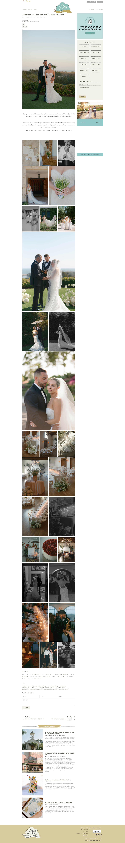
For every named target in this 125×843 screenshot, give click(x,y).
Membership (91, 1)
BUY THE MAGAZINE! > (95, 828)
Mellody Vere (25, 676)
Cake (32, 678)
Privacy (85, 831)
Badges (85, 835)
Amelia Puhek (26, 21)
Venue (53, 676)
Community (99, 10)
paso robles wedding (63, 689)
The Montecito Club (66, 116)
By (22, 21)
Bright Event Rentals (64, 674)
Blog (35, 10)
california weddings (32, 687)
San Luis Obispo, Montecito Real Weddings (33, 17)
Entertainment (70, 676)
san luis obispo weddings (40, 686)
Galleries (91, 10)
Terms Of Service (82, 833)
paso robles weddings (53, 686)
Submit (100, 1)
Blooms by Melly (49, 674)
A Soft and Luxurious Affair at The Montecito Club (43, 14)
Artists (24, 10)
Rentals (57, 674)
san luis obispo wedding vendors (46, 687)
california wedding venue (36, 689)
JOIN (98, 122)
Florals (43, 674)
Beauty (72, 674)
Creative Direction (35, 676)
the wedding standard (27, 686)
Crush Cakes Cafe (38, 678)
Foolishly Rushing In (35, 674)
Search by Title (84, 88)
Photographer (26, 674)
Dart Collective (25, 678)
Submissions (84, 829)
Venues (30, 10)
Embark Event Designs (53, 116)
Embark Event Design (45, 676)
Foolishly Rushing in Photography (63, 130)
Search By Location (85, 81)
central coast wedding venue (50, 689)
